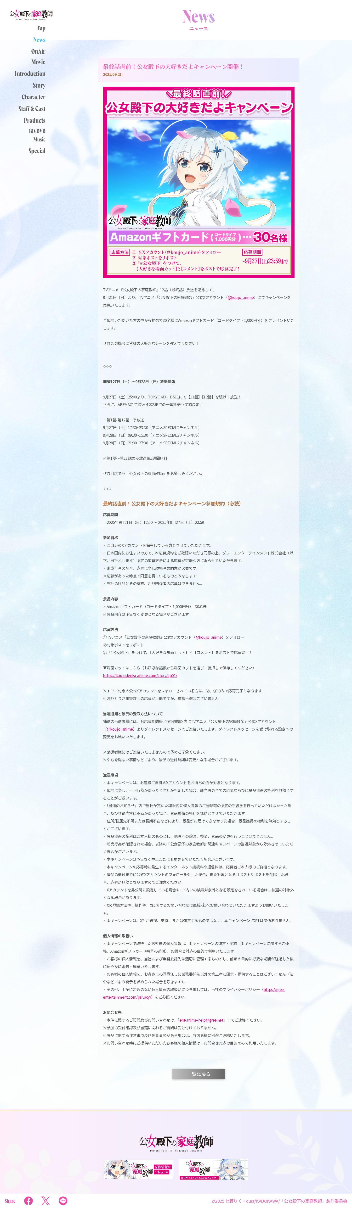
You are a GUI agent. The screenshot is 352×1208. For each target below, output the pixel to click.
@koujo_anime (209, 637)
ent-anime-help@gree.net (201, 1020)
